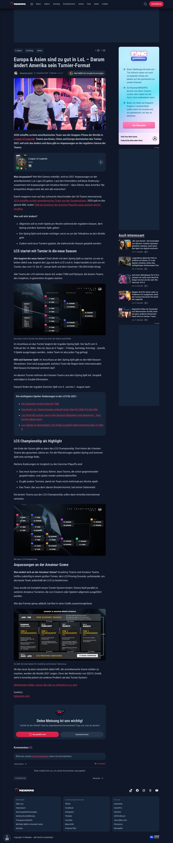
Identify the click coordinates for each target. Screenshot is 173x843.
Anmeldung (156, 4)
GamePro (118, 808)
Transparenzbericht (24, 820)
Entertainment (69, 4)
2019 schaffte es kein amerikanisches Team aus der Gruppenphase (50, 200)
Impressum (21, 808)
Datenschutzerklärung (25, 816)
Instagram (69, 812)
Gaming (56, 4)
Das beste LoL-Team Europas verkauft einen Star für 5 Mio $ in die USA (59, 409)
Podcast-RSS (70, 828)
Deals (96, 4)
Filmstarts (118, 824)
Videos (47, 4)
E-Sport (18, 50)
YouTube (68, 820)
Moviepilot (118, 828)
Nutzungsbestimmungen (26, 812)
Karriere (19, 828)
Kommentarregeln (40, 756)
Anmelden (101, 764)
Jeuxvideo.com (120, 820)
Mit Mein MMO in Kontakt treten (29, 824)
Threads (68, 816)
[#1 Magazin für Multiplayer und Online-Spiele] (19, 4)
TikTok (67, 804)
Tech (89, 4)
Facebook (69, 808)
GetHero (117, 812)
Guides (105, 4)
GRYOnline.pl (119, 816)
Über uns (19, 804)
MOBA (30, 162)
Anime (81, 4)
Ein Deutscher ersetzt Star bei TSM (40, 403)
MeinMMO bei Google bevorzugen (89, 73)
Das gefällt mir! (39, 734)
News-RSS (69, 824)
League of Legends (24, 139)
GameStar (118, 804)
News (38, 4)
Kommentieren (82, 734)
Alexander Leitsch (26, 73)
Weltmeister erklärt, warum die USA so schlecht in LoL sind (45, 685)
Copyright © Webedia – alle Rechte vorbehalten (33, 837)
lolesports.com (22, 696)
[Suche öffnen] (145, 4)
